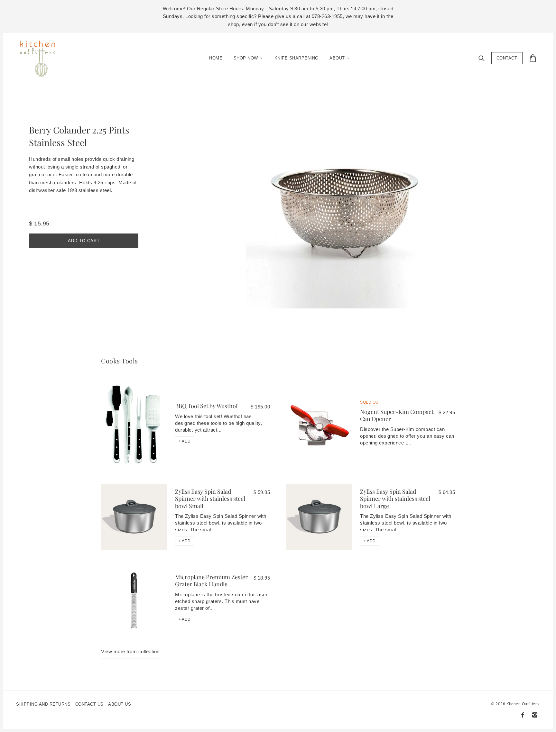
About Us (119, 704)
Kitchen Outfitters (522, 704)
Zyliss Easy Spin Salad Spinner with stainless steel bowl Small (210, 499)
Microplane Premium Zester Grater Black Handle (211, 580)
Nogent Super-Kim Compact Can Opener (396, 415)
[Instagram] (535, 715)
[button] (184, 441)
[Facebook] (522, 715)
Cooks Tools (119, 360)
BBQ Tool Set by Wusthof (206, 406)
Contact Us (89, 704)
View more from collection (130, 651)
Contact (506, 58)
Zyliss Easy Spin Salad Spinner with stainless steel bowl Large (395, 499)
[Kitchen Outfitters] (40, 56)
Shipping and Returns (43, 704)
